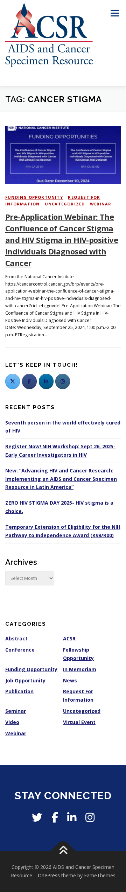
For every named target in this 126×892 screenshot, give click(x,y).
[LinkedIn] (46, 381)
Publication (19, 691)
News (70, 680)
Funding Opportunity (34, 197)
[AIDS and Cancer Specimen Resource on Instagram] (62, 381)
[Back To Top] (63, 850)
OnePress (49, 875)
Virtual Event (79, 722)
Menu (114, 13)
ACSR (69, 638)
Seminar (15, 711)
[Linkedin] (71, 817)
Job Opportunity (25, 680)
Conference (20, 649)
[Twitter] (12, 381)
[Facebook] (29, 381)
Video (12, 722)
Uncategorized (65, 203)
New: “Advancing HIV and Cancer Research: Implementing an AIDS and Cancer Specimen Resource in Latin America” (61, 479)
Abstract (16, 638)
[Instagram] (89, 817)
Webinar (100, 203)
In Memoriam (79, 669)
